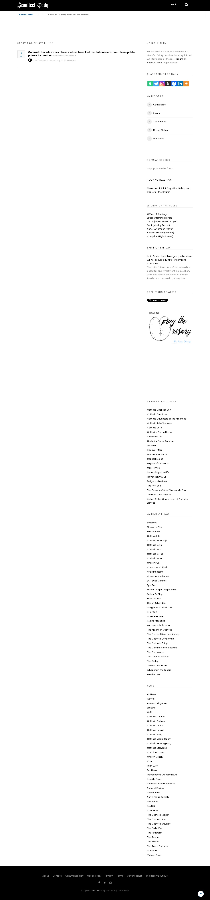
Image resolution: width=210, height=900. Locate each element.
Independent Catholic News (162, 774)
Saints (156, 113)
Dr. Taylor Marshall (156, 580)
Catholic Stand (155, 558)
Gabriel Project (155, 458)
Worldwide (158, 138)
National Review (155, 788)
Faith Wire (152, 765)
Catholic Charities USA (159, 409)
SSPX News (152, 810)
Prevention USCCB (156, 476)
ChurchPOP (153, 562)
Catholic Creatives (157, 414)
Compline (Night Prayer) (160, 236)
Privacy (109, 876)
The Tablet (153, 841)
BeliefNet (152, 522)
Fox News (152, 770)
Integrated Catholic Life (159, 607)
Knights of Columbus (158, 463)
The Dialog (152, 661)
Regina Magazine (156, 620)
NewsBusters (153, 792)
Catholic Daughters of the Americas (166, 418)
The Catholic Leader (158, 814)
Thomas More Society (159, 494)
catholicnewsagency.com (64, 55)
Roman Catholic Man (158, 625)
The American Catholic (159, 629)
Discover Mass (154, 450)
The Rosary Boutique (157, 876)
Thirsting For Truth (157, 665)
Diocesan (152, 445)
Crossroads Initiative (158, 576)
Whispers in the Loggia (159, 670)
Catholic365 (153, 536)
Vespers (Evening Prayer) (160, 232)
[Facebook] (174, 83)
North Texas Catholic (158, 797)
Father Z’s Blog (154, 594)
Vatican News (154, 855)
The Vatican (159, 121)
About (45, 876)
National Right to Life (158, 472)
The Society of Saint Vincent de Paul (166, 490)
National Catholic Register (161, 783)
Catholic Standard (157, 747)
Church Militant (155, 756)
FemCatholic (154, 598)
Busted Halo (153, 531)
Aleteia (151, 698)
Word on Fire (153, 674)
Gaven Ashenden (156, 603)
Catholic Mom (154, 549)
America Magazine (157, 703)
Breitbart (151, 707)
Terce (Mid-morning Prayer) (162, 221)
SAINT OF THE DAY (159, 247)
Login (174, 4)
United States (70, 60)
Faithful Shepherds (157, 454)
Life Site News (154, 779)
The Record (153, 837)
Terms (119, 876)
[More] (186, 83)
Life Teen (152, 611)
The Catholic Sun (156, 819)
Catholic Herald (155, 730)
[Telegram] (156, 83)
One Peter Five (155, 616)
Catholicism (159, 104)
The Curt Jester (155, 652)
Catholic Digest (155, 725)
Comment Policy (74, 876)
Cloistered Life (154, 436)
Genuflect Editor (40, 60)
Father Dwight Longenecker (161, 589)
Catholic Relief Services (159, 423)
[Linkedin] (180, 83)
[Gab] (150, 83)
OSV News (152, 801)
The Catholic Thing (157, 643)
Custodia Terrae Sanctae (160, 441)
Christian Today (155, 752)
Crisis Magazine (155, 571)
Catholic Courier (156, 716)
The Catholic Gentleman (160, 638)
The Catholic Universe (159, 823)
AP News (151, 694)
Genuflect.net (134, 876)
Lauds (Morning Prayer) (159, 217)
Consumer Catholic (157, 567)
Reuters (151, 805)
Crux (149, 761)
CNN (149, 712)
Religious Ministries (157, 481)
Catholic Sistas (155, 553)
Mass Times (153, 467)
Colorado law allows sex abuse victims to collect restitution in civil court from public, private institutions (81, 53)
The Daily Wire (154, 828)
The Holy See (154, 485)
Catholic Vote (154, 427)
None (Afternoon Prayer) (160, 228)
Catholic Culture (156, 721)
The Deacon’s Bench (158, 656)
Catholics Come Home (159, 432)
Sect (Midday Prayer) (158, 225)
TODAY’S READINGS (159, 179)
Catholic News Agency (159, 743)
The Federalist (154, 832)
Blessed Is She (154, 527)
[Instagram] (162, 83)
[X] (168, 83)
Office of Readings (157, 214)
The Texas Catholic (157, 846)
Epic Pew (151, 585)
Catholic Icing (154, 545)
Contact (57, 876)
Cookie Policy (94, 876)
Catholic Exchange (157, 540)
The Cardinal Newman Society (163, 634)
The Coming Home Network (162, 647)
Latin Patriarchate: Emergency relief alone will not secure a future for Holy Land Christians (169, 260)
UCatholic (152, 850)
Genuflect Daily (98, 890)
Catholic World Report (159, 739)
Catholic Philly (154, 734)
